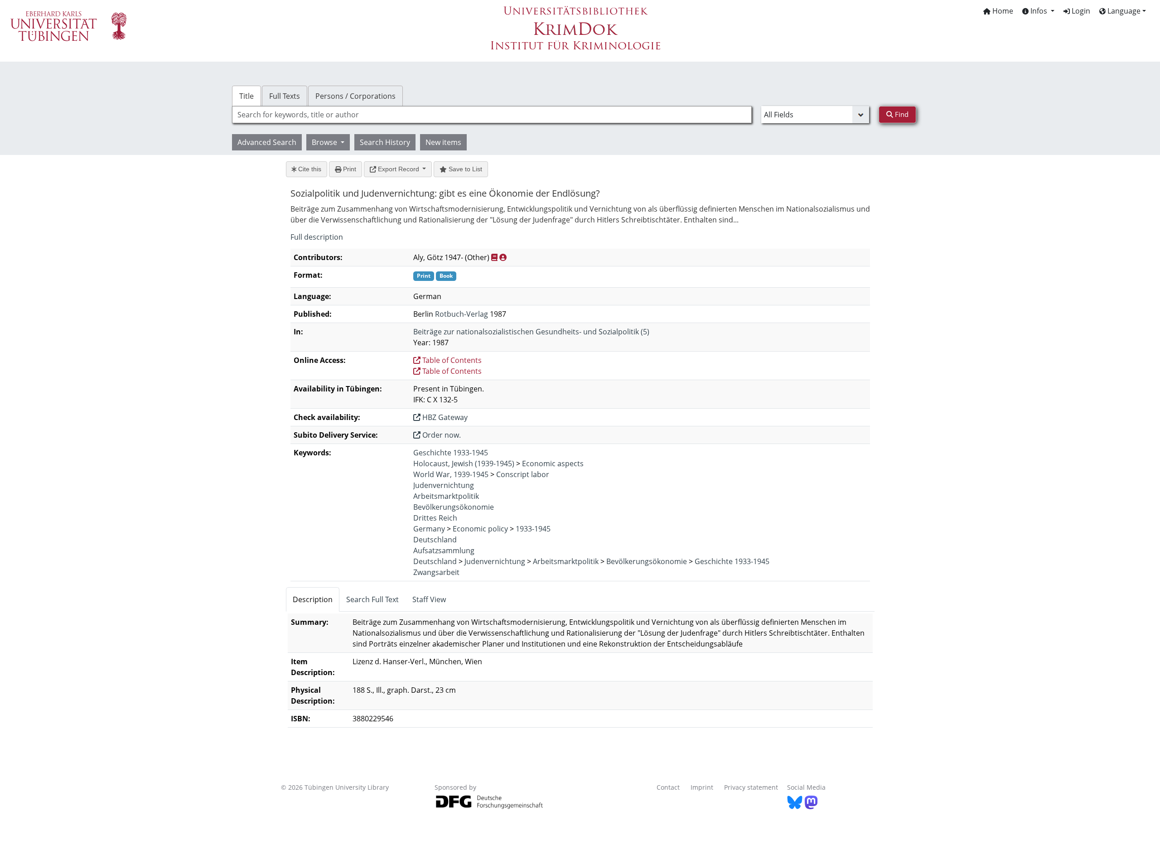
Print (348, 169)
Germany (429, 529)
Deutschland (435, 540)
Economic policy (480, 529)
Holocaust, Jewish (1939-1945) (463, 463)
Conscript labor (522, 474)
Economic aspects (553, 463)
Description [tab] (313, 599)
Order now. (440, 435)
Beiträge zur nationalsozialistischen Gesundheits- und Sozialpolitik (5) (531, 332)
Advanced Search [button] (266, 142)
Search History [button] (385, 142)
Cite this (308, 169)
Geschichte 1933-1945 (450, 453)
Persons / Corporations (355, 96)
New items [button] (443, 142)
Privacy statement (751, 787)
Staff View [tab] (429, 599)
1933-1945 (533, 529)
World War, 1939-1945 (450, 474)
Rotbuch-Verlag (461, 314)
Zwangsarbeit (436, 572)
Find (901, 114)
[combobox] (492, 114)
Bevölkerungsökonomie (453, 507)
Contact (668, 787)
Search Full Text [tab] (372, 599)
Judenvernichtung (443, 485)
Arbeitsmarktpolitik (446, 496)
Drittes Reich (435, 518)
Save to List (464, 169)
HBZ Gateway (444, 417)
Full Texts (284, 96)
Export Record (398, 169)
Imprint (702, 787)
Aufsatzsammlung (443, 550)
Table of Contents (451, 360)
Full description (316, 237)
